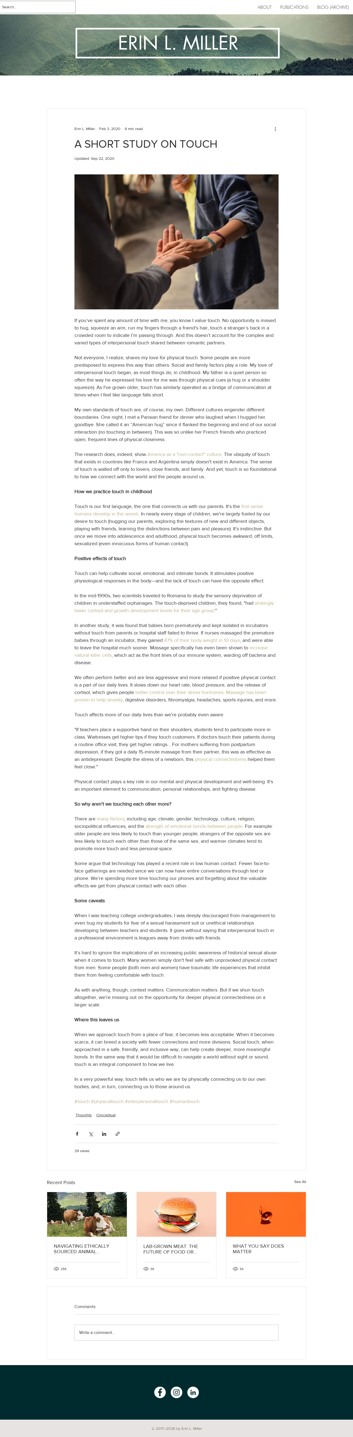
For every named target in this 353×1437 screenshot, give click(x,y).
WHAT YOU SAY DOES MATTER (258, 1248)
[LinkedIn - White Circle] (193, 1392)
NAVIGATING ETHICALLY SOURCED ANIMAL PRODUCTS (81, 1248)
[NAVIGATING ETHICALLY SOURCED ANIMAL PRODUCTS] (87, 1214)
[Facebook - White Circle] (160, 1392)
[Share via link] (117, 1133)
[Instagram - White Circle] (176, 1392)
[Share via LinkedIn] (104, 1133)
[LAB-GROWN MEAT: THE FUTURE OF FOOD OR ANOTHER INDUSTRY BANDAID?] (176, 1214)
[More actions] (275, 128)
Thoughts (84, 1115)
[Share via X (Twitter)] (90, 1133)
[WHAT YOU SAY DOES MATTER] (266, 1214)
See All (300, 1181)
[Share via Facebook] (77, 1133)
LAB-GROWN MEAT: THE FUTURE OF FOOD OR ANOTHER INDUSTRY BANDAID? (170, 1249)
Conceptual (106, 1115)
